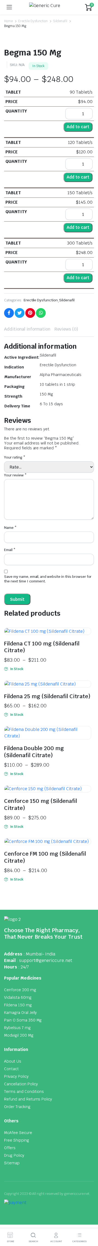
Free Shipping (16, 1140)
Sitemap (12, 1163)
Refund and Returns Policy (28, 1099)
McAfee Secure (18, 1132)
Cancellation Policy (21, 1084)
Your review (15, 475)
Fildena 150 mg (18, 1005)
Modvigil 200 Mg (18, 1035)
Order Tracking (17, 1106)
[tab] (27, 329)
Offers (10, 1147)
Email (10, 550)
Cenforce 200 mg (20, 989)
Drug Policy (14, 1155)
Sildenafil (60, 21)
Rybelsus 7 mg (17, 1027)
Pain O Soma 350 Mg (23, 1020)
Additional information (27, 329)
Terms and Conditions (24, 1091)
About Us (12, 1061)
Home (8, 21)
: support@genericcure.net (44, 960)
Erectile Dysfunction (33, 21)
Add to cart (78, 126)
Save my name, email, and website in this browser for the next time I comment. (47, 579)
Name (10, 527)
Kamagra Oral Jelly (20, 1012)
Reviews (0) (66, 329)
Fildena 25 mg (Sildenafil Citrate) (47, 696)
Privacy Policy (16, 1076)
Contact (11, 1068)
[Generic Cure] (48, 7)
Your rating (14, 457)
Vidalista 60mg (18, 997)
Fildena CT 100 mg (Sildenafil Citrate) (41, 647)
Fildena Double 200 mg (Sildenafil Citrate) (34, 752)
